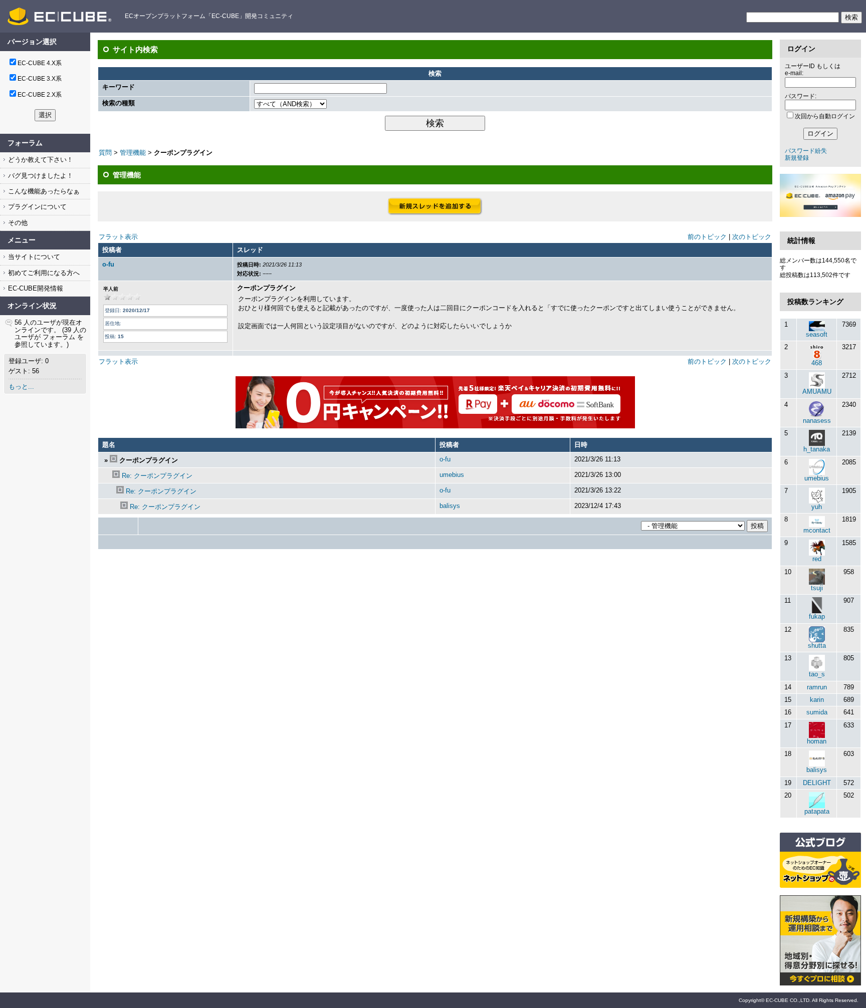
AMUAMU (816, 391)
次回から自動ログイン (825, 116)
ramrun (817, 687)
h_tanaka (816, 449)
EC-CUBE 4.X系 (40, 63)
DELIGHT (817, 783)
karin (817, 699)
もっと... (21, 386)
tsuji (817, 588)
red (816, 559)
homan (816, 741)
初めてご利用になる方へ (43, 273)
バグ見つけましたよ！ (39, 175)
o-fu (108, 264)
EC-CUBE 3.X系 (40, 78)
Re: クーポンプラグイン (157, 475)
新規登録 (797, 157)
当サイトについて (33, 257)
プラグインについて (36, 206)
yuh (816, 507)
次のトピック (751, 236)
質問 (105, 152)
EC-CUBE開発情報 (34, 288)
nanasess (817, 420)
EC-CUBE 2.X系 (40, 94)
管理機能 (133, 152)
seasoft (816, 334)
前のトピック (707, 236)
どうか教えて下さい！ (39, 159)
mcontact (816, 530)
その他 (17, 222)
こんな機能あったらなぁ (43, 191)
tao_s (817, 674)
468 (816, 363)
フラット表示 (118, 236)
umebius (452, 474)
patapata (816, 811)
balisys (450, 506)
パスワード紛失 (806, 150)
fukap (817, 616)
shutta (817, 645)
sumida (816, 712)
